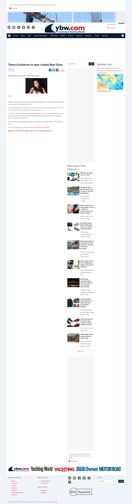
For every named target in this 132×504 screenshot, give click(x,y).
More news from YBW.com (76, 167)
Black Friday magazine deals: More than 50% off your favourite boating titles (86, 282)
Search (91, 64)
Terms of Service (48, 5)
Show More (14, 8)
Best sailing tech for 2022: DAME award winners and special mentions (87, 263)
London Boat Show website (41, 127)
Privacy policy (46, 501)
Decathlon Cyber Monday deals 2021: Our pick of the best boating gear (86, 190)
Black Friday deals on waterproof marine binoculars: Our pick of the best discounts (87, 244)
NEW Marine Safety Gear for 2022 (86, 174)
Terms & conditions (37, 501)
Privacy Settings (54, 501)
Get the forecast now (104, 91)
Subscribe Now (111, 24)
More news (80, 351)
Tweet (10, 96)
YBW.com (11, 69)
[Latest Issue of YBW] (121, 23)
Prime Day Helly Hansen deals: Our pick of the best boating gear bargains (86, 302)
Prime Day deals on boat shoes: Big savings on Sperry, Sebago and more (86, 321)
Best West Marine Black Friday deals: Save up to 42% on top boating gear (86, 226)
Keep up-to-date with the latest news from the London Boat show (29, 131)
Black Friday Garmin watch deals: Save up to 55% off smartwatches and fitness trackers (87, 209)
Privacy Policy (38, 5)
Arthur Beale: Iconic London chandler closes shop (86, 336)
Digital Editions (111, 28)
